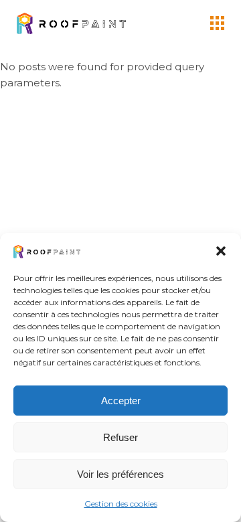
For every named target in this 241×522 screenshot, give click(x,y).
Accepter (121, 400)
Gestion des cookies (120, 504)
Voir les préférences (120, 474)
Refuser (120, 437)
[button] (221, 251)
